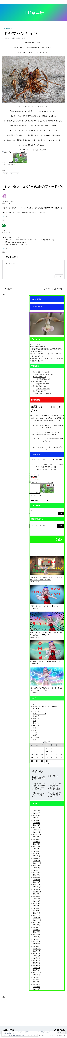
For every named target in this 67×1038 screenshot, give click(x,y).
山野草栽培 (8, 1030)
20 (61, 754)
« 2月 (44, 764)
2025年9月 (36, 837)
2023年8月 (36, 896)
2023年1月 (36, 913)
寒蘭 (34, 730)
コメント (58, 276)
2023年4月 (36, 906)
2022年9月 (36, 922)
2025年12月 (37, 830)
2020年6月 (36, 987)
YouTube (36, 725)
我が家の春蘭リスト (39, 381)
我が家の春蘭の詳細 (43, 384)
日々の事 (36, 737)
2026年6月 (36, 815)
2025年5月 (36, 846)
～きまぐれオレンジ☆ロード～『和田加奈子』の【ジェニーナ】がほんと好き (38, 786)
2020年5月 (36, 989)
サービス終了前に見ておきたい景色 (45, 706)
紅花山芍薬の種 (53, 776)
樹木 (34, 740)
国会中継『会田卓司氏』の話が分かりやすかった (46, 661)
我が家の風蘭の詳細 (43, 388)
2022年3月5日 (6, 203)
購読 (60, 526)
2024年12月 (37, 858)
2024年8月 (36, 868)
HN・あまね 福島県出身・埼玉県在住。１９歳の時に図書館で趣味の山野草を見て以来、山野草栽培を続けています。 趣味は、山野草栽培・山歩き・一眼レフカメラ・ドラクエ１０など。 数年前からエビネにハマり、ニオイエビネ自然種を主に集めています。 (46, 352)
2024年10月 (37, 863)
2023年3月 (36, 908)
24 (47, 758)
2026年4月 (36, 820)
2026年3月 (36, 823)
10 (47, 751)
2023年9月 (36, 894)
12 (56, 751)
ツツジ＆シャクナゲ (39, 711)
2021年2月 (36, 968)
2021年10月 (37, 948)
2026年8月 (36, 811)
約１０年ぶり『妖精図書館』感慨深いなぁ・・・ (38, 777)
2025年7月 (36, 842)
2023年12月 (37, 887)
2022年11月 (36, 918)
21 (32, 758)
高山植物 (6, 28)
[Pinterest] (55, 1030)
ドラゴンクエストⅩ (39, 713)
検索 (30, 511)
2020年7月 (36, 984)
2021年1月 (36, 970)
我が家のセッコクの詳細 (44, 374)
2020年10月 (37, 977)
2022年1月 (36, 941)
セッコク (36, 709)
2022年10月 (37, 920)
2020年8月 (36, 982)
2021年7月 (36, 956)
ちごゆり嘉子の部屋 (7, 201)
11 (51, 751)
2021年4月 (36, 963)
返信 (3, 220)
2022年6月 (36, 930)
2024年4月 (36, 877)
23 (42, 758)
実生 (10, 28)
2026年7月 (36, 813)
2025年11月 (37, 832)
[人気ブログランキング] (47, 493)
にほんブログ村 (7, 162)
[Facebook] (61, 1030)
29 (37, 761)
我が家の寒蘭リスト (39, 377)
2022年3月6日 (6, 233)
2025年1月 (36, 856)
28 (32, 761)
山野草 (35, 735)
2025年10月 (37, 834)
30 (42, 761)
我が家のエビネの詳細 (43, 393)
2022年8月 (36, 925)
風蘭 (34, 721)
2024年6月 (36, 872)
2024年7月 (36, 870)
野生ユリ (36, 716)
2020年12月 (37, 972)
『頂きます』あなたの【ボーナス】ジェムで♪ (45, 606)
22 (37, 758)
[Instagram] (58, 1030)
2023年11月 (37, 889)
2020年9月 (36, 979)
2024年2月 (36, 882)
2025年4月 (36, 849)
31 (47, 761)
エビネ (35, 704)
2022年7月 (36, 927)
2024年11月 (36, 861)
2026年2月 (36, 825)
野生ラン (36, 718)
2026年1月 (36, 827)
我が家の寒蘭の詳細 (43, 379)
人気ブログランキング (9, 164)
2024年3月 (36, 880)
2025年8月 (36, 839)
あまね (4, 231)
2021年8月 (36, 953)
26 (56, 758)
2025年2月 (36, 853)
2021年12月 (36, 944)
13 (61, 751)
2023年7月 (36, 899)
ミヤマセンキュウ (20, 33)
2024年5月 (36, 875)
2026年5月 (36, 818)
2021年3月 (36, 965)
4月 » (49, 764)
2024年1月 (36, 884)
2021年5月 (36, 960)
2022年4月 (36, 934)
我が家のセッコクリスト (41, 372)
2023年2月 (36, 910)
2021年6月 (36, 958)
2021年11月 (36, 946)
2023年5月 (36, 903)
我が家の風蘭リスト (39, 386)
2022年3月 (36, 937)
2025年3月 (36, 851)
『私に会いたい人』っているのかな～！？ (38, 794)
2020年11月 (37, 975)
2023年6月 (36, 901)
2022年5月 (36, 932)
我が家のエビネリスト (40, 391)
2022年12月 (37, 915)
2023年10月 (37, 891)
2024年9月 (36, 865)
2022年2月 (36, 939)
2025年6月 (36, 844)
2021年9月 (36, 951)
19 (56, 754)
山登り (35, 732)
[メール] (63, 1030)
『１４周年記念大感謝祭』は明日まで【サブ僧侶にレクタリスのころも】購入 (54, 786)
